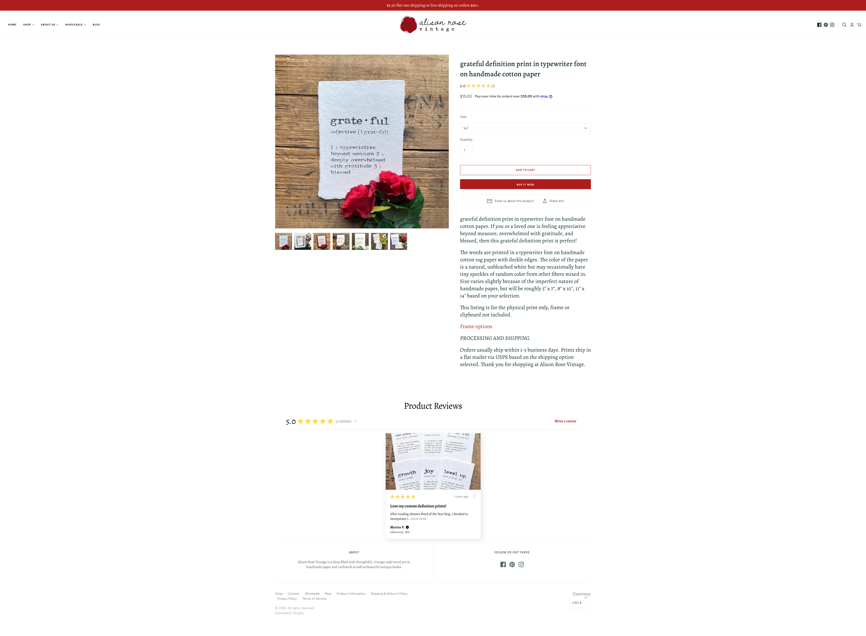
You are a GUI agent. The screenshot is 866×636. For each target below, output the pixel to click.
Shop (27, 24)
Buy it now (525, 184)
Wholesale (74, 24)
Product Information (351, 594)
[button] (355, 421)
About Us (48, 24)
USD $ (576, 603)
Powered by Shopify (289, 613)
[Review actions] (474, 496)
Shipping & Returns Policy (389, 594)
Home (12, 24)
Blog (96, 24)
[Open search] (844, 25)
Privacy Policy (287, 599)
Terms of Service (314, 599)
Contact (293, 594)
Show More (418, 518)
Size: (463, 117)
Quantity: (466, 140)
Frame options (476, 326)
